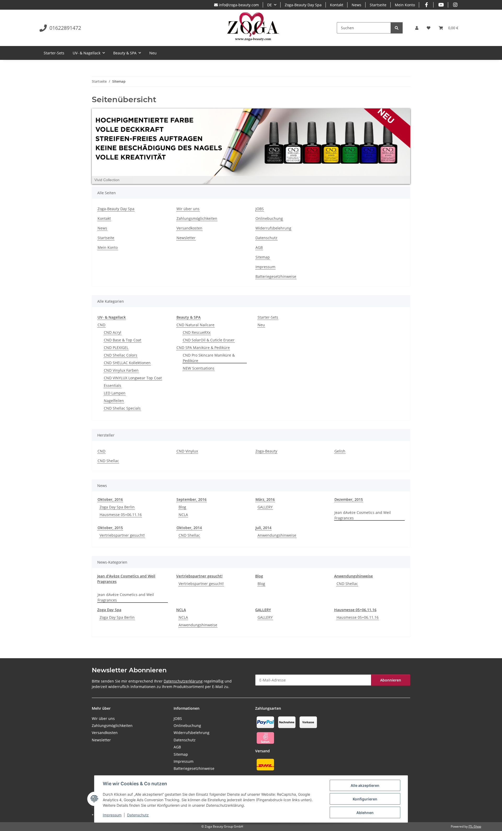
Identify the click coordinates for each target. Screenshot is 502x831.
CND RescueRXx (196, 332)
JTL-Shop (475, 826)
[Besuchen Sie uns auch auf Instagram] (455, 5)
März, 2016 (265, 499)
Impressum (112, 815)
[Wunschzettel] (429, 28)
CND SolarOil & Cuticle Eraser (209, 339)
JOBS (259, 208)
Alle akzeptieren (365, 785)
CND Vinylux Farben (121, 370)
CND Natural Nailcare (195, 324)
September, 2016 (191, 499)
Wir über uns (187, 208)
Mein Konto (405, 4)
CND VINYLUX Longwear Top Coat (133, 377)
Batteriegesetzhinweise (275, 276)
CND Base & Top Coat (122, 339)
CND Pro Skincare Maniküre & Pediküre (209, 358)
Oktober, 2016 (110, 499)
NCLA (183, 514)
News (356, 4)
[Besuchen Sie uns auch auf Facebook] (426, 5)
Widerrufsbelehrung (273, 228)
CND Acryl (112, 332)
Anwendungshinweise (277, 535)
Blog (182, 507)
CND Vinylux (187, 451)
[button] (417, 28)
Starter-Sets (268, 317)
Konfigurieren (365, 799)
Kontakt (336, 4)
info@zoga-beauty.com (238, 4)
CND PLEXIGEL (116, 347)
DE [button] (269, 4)
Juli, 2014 (263, 527)
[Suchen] (397, 27)
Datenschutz (138, 815)
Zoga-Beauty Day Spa (303, 4)
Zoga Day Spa (109, 609)
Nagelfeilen (114, 400)
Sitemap (262, 257)
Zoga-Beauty (266, 451)
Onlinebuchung (269, 218)
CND (101, 324)
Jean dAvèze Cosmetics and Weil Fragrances (362, 515)
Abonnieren (390, 680)
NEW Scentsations (198, 368)
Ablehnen (365, 812)
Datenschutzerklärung (183, 681)
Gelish (339, 451)
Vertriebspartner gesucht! (122, 535)
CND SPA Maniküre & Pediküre (203, 347)
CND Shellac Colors (120, 355)
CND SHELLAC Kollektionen (127, 362)
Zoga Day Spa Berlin (117, 507)
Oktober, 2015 (110, 527)
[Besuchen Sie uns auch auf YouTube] (440, 5)
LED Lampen (115, 393)
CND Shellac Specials (122, 408)
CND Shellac (108, 460)
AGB (259, 247)
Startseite (378, 4)
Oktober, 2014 (189, 527)
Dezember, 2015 (348, 499)
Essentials (112, 385)
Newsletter (186, 237)
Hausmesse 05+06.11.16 (121, 514)
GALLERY (265, 507)
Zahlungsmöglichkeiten (196, 218)
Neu (261, 324)
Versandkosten (189, 228)
